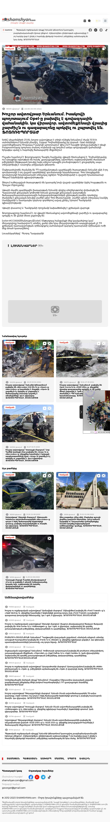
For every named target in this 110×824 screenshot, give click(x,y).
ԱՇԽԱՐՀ (46, 758)
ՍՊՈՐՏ (72, 758)
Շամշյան (9, 49)
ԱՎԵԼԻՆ (84, 758)
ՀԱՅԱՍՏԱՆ (30, 758)
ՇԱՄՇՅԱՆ (13, 758)
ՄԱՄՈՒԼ (59, 758)
